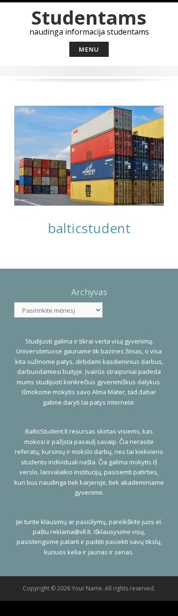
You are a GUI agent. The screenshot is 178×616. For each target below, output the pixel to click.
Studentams (89, 17)
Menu (89, 49)
